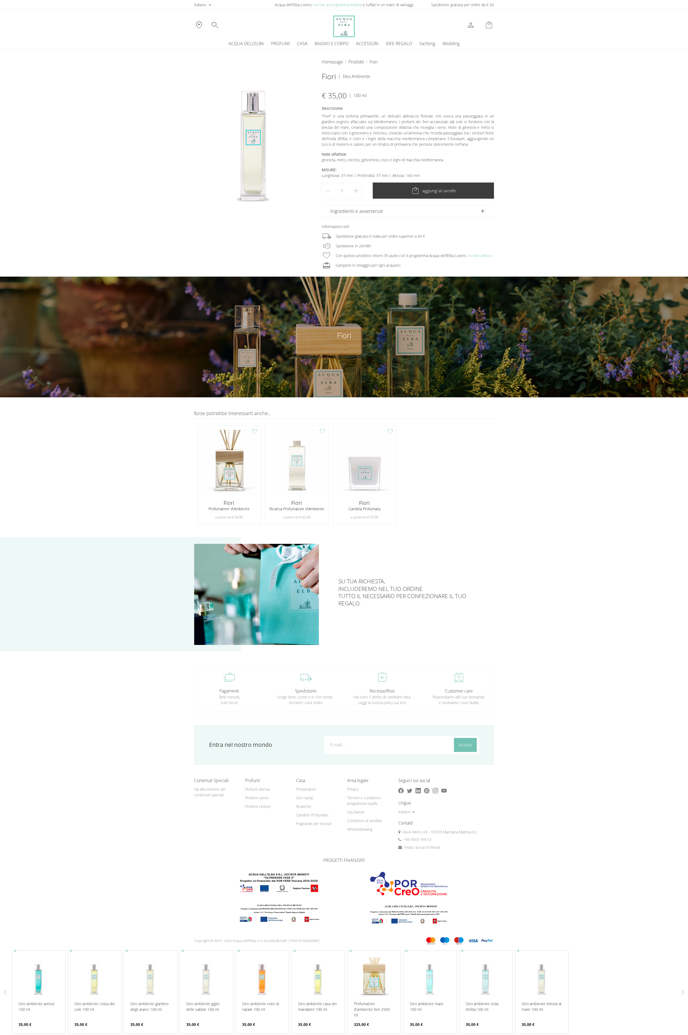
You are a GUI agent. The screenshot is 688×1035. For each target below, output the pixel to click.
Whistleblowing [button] (359, 829)
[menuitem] (427, 43)
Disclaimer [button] (356, 812)
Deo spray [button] (304, 797)
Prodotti (356, 62)
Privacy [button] (353, 789)
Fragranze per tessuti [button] (314, 823)
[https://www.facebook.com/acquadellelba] (401, 790)
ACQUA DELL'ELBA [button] (246, 44)
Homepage (332, 62)
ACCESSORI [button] (367, 44)
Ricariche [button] (303, 806)
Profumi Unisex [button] (258, 806)
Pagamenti (229, 691)
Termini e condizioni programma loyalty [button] (364, 800)
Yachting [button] (427, 44)
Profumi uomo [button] (257, 797)
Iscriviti (465, 745)
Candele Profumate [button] (312, 815)
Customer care (459, 691)
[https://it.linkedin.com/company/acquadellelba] (418, 790)
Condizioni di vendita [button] (364, 820)
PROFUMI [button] (280, 44)
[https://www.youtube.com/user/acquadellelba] (444, 790)
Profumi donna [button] (257, 789)
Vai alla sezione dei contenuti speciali (209, 792)
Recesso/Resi (382, 691)
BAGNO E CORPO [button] (332, 44)
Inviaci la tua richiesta (422, 847)
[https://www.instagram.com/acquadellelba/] (435, 790)
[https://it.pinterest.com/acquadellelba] (426, 790)
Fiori (374, 62)
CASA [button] (302, 44)
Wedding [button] (451, 44)
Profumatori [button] (306, 789)
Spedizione (306, 691)
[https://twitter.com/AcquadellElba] (409, 790)
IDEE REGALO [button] (399, 44)
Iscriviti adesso (480, 255)
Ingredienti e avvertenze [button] (356, 211)
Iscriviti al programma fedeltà (338, 4)
